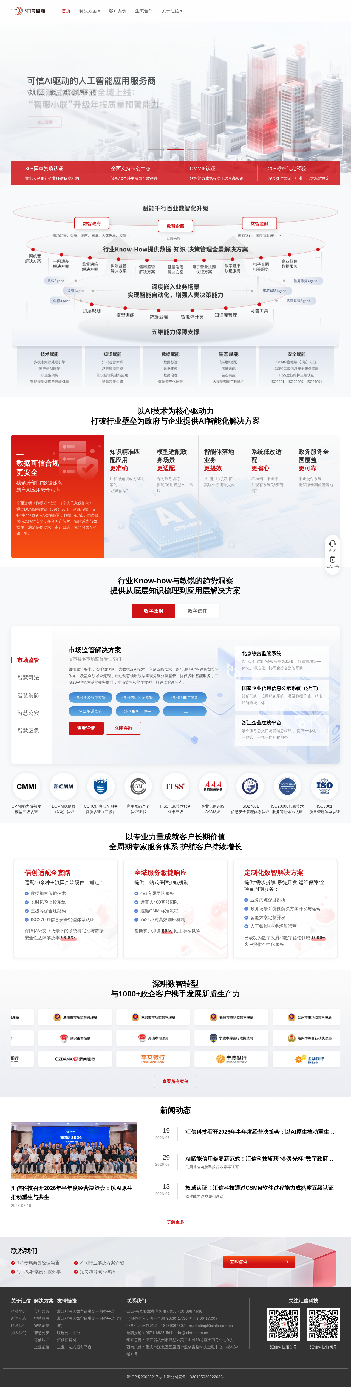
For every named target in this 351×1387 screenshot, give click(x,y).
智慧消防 (41, 1325)
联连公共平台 (68, 1332)
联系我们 (18, 1325)
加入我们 (18, 1332)
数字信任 (197, 611)
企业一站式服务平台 (74, 1347)
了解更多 (175, 1222)
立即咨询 (123, 728)
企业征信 (41, 1347)
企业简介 (18, 1311)
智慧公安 (41, 1332)
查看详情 (86, 728)
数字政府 (153, 611)
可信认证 (41, 1340)
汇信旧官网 (66, 1340)
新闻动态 (18, 1318)
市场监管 (41, 1311)
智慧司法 (41, 1318)
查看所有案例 (175, 1081)
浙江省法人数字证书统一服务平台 (86, 1311)
